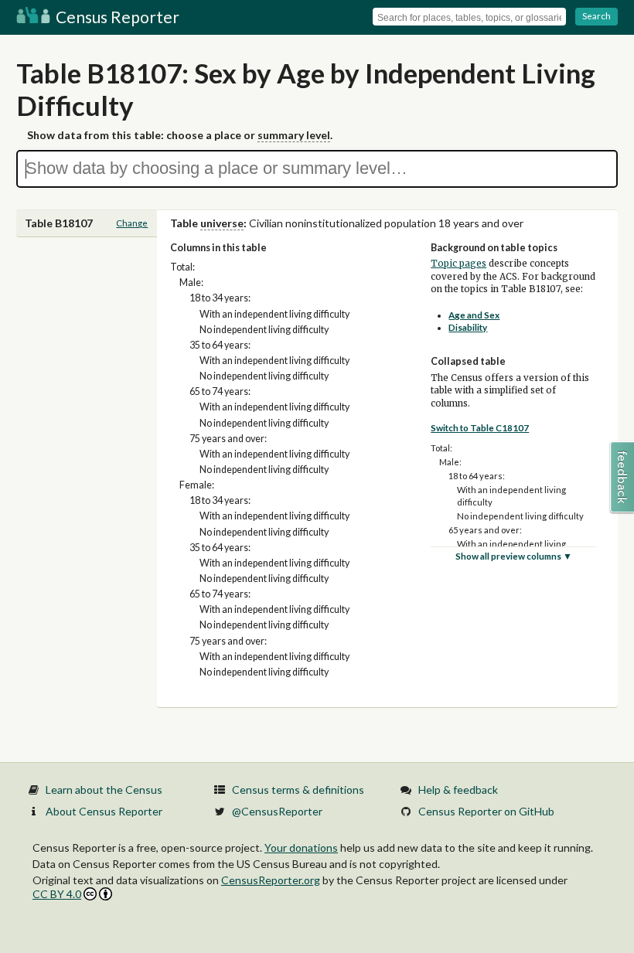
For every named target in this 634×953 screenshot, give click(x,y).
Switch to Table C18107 (480, 428)
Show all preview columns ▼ (513, 556)
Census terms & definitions (298, 789)
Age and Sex (473, 315)
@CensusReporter (277, 811)
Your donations (301, 847)
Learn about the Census (104, 789)
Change (132, 223)
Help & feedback (458, 789)
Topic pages (458, 263)
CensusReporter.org (270, 880)
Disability (467, 327)
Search (596, 16)
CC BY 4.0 (56, 893)
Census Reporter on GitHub (486, 811)
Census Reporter (116, 16)
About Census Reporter (104, 811)
